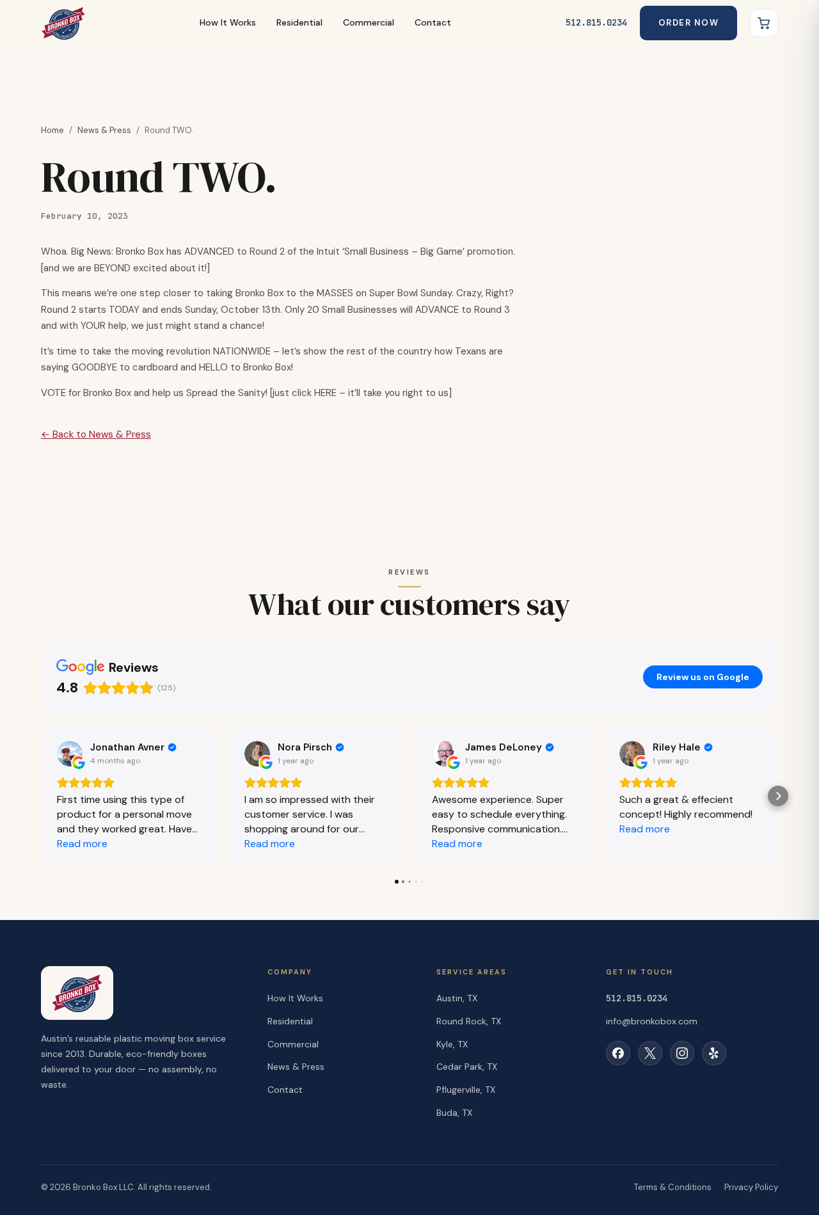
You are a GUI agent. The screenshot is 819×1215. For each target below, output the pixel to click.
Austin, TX (456, 998)
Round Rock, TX (468, 1021)
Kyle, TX (452, 1044)
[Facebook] (618, 1053)
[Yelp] (714, 1053)
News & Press (104, 130)
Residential (299, 22)
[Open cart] (764, 23)
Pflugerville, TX (465, 1089)
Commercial (368, 22)
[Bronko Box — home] (63, 23)
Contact (433, 22)
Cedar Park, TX (466, 1066)
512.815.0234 (596, 22)
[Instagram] (682, 1053)
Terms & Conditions (673, 1187)
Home (52, 130)
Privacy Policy (751, 1187)
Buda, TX (454, 1112)
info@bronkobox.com (651, 1021)
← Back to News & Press (96, 434)
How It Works (228, 22)
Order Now (688, 22)
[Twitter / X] (650, 1053)
